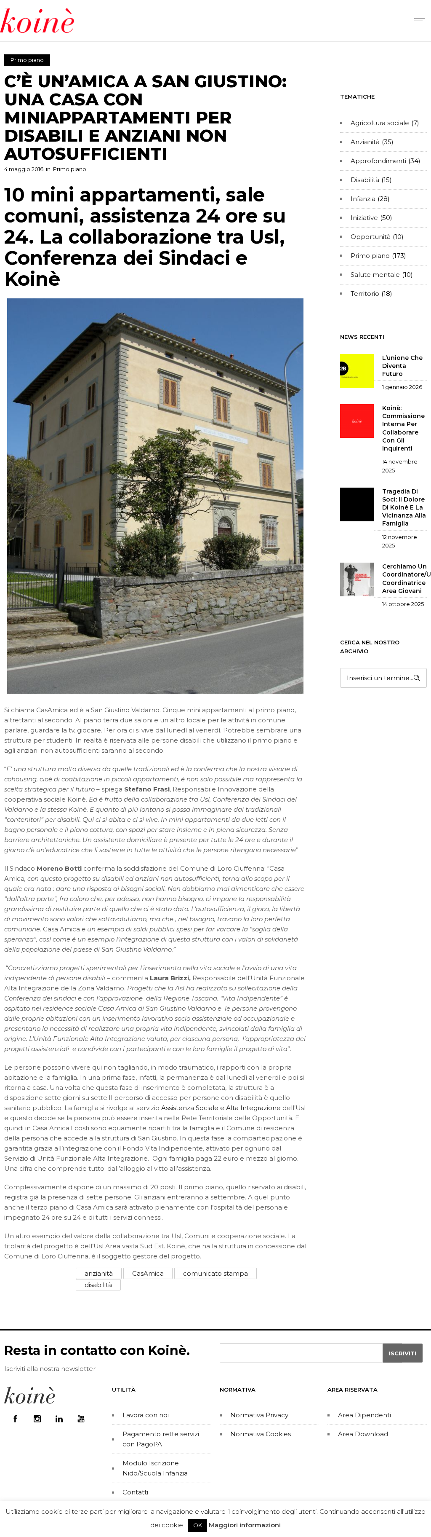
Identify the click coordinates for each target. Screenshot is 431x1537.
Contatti (135, 1492)
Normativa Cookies (260, 1434)
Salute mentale (375, 275)
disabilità (98, 1285)
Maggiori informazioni (245, 1525)
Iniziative (364, 218)
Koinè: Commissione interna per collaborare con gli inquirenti (403, 428)
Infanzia (363, 199)
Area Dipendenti (364, 1415)
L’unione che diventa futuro (402, 366)
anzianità (99, 1273)
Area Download (363, 1434)
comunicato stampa (215, 1273)
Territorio (365, 294)
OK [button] (197, 1525)
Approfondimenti (378, 161)
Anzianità (365, 142)
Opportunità (371, 237)
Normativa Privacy (259, 1415)
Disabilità (365, 180)
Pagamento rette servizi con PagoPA (160, 1439)
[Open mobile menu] (422, 20)
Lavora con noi (145, 1415)
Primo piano (370, 256)
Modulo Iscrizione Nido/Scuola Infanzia (155, 1468)
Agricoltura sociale (380, 123)
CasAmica (148, 1273)
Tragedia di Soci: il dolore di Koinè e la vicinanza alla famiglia (404, 508)
